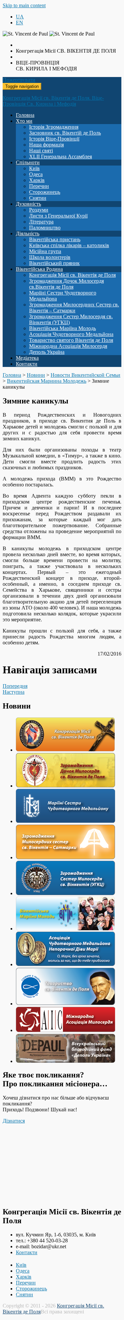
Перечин (39, 186)
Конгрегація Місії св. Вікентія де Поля (72, 275)
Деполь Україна (46, 352)
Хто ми (24, 121)
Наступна (13, 692)
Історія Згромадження (53, 127)
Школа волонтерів (49, 257)
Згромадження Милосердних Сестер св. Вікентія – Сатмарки (74, 307)
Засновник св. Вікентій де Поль (65, 133)
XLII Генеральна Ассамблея (60, 156)
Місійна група (45, 251)
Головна (25, 115)
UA (20, 16)
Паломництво (45, 227)
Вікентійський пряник (54, 263)
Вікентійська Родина (39, 269)
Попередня (15, 686)
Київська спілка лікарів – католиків (69, 245)
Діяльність (27, 233)
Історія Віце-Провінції (54, 139)
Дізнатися (14, 1121)
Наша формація (46, 144)
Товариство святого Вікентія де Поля (71, 340)
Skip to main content (24, 5)
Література (41, 221)
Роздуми (38, 210)
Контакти (26, 364)
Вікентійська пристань (54, 239)
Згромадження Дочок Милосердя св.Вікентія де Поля (66, 284)
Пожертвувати (19, 80)
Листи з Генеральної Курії (58, 216)
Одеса (36, 174)
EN (19, 22)
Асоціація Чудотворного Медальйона (71, 334)
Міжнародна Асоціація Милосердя (68, 346)
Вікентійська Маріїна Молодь (62, 328)
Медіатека (27, 358)
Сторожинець (44, 192)
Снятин (37, 198)
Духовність (28, 204)
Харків (37, 180)
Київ (34, 168)
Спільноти (28, 162)
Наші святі (41, 150)
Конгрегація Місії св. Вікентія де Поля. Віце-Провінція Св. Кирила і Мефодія (53, 101)
